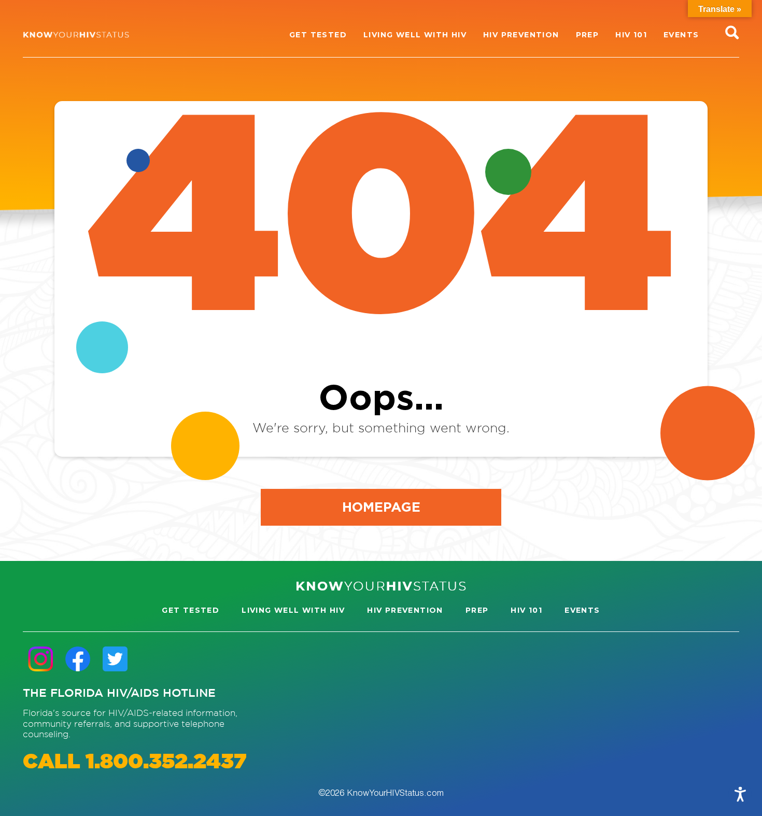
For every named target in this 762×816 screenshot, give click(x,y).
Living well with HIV (293, 610)
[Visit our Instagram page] (40, 658)
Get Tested (190, 610)
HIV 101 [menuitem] (631, 34)
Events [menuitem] (681, 34)
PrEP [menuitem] (587, 34)
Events (582, 610)
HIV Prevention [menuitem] (521, 34)
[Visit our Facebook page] (78, 658)
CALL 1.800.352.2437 (134, 762)
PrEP (477, 610)
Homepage (381, 506)
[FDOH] (76, 35)
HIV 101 (526, 610)
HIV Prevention (405, 610)
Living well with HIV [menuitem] (415, 34)
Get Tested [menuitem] (318, 34)
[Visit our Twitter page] (115, 658)
